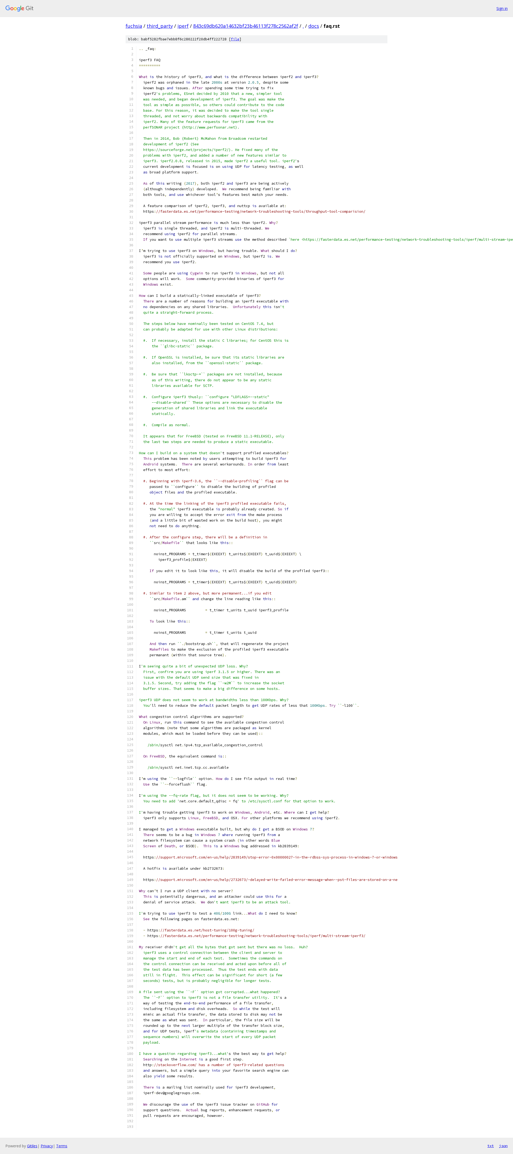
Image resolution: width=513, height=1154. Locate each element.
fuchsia (134, 26)
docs (313, 26)
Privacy (47, 1145)
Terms (61, 1145)
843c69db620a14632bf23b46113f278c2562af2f (245, 26)
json (503, 1145)
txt (490, 1145)
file (235, 39)
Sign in (502, 8)
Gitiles (32, 1145)
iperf (183, 26)
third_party (160, 26)
